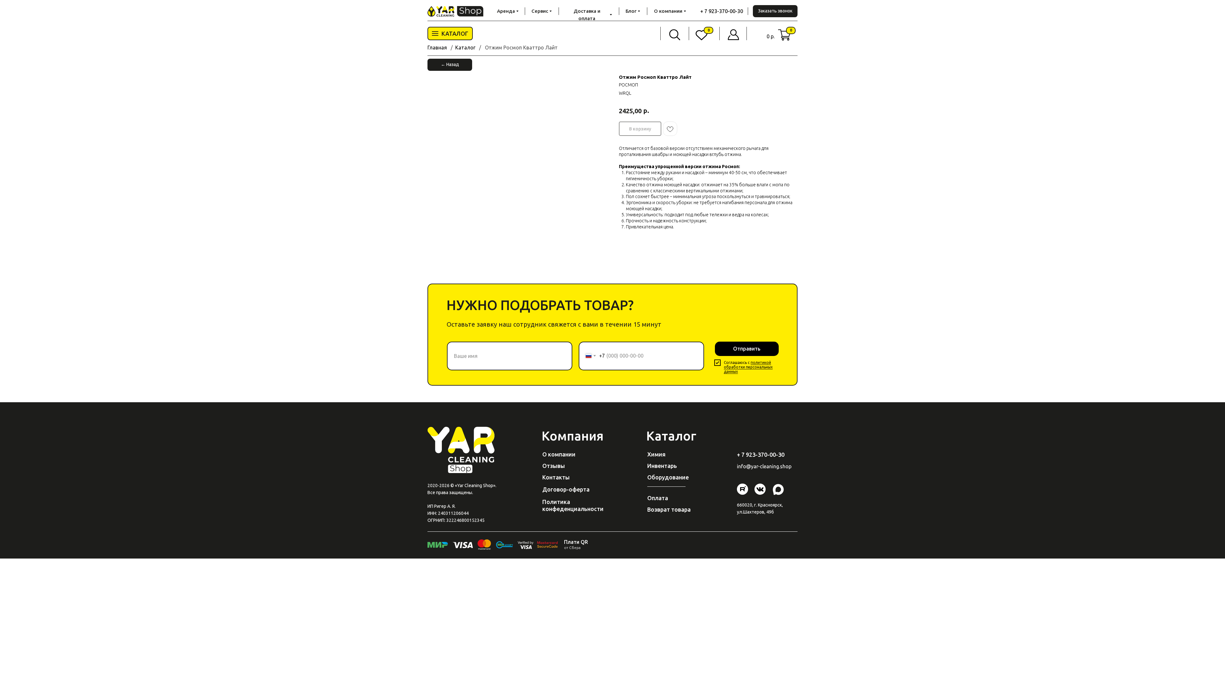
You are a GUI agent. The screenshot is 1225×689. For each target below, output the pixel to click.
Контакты (556, 477)
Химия (656, 454)
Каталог (465, 47)
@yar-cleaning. (763, 466)
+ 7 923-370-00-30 (721, 11)
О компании (558, 454)
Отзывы (553, 466)
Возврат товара (669, 509)
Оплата (657, 498)
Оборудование (668, 477)
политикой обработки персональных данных (748, 367)
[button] (775, 11)
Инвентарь (662, 466)
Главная (437, 47)
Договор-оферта (566, 489)
